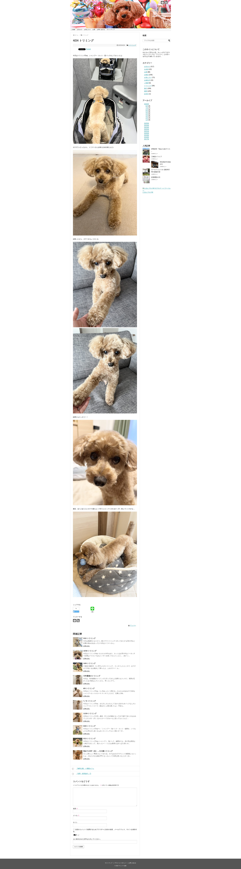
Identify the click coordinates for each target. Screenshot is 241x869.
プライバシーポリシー (120, 863)
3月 (147, 116)
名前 (75, 808)
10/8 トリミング (89, 663)
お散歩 (146, 75)
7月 (147, 108)
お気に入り (87, 29)
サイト (75, 822)
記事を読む (86, 646)
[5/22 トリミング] (77, 642)
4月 (147, 114)
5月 (147, 112)
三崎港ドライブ (156, 156)
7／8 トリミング (89, 701)
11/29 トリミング (89, 713)
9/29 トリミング (89, 726)
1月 (147, 120)
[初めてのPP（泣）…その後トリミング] (77, 755)
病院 (145, 91)
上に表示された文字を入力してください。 (87, 839)
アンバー (133, 625)
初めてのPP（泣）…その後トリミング (98, 751)
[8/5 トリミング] (77, 692)
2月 (147, 118)
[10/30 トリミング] (77, 654)
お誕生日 (147, 80)
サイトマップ (111, 29)
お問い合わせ (101, 29)
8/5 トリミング (89, 688)
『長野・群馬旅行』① (83, 773)
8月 (147, 106)
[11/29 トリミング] (77, 717)
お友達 (146, 69)
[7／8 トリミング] (77, 705)
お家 (94, 29)
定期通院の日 (155, 177)
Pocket (88, 49)
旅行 (145, 88)
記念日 (146, 94)
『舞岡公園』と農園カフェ (85, 768)
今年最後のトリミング (91, 676)
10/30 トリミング (89, 651)
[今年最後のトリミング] (77, 679)
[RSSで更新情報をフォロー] (166, 2)
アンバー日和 (122, 865)
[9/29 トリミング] (77, 730)
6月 (147, 110)
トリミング (132, 45)
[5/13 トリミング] (77, 742)
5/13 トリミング (89, 738)
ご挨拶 (73, 29)
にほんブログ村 (148, 192)
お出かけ (79, 29)
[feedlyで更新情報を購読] (162, 2)
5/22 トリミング (89, 638)
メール (76, 815)
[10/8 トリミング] (77, 667)
